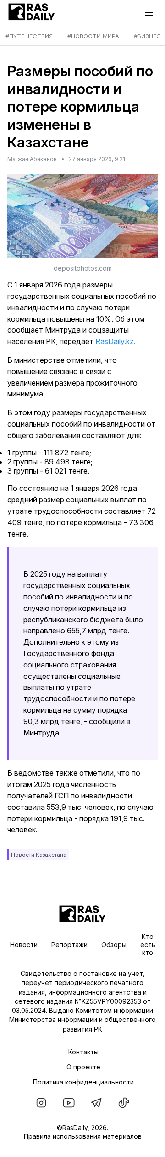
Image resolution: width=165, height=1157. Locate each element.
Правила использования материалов (83, 1136)
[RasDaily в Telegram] (96, 1103)
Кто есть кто (147, 945)
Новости (24, 945)
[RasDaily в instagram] (41, 1103)
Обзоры (113, 945)
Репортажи (69, 945)
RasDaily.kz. (115, 341)
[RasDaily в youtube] (69, 1103)
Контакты (83, 1052)
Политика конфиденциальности (83, 1082)
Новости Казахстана (38, 854)
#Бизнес (147, 36)
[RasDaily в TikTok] (124, 1103)
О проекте (83, 1067)
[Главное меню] (151, 12)
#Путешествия (29, 36)
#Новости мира (93, 36)
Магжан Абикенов (32, 159)
